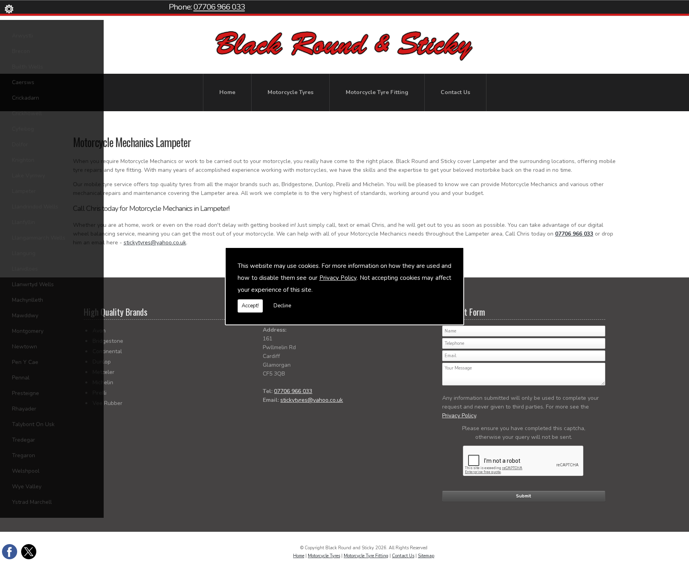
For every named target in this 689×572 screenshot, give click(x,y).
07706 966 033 (219, 6)
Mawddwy (25, 315)
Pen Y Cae (25, 362)
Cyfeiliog (23, 129)
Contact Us (455, 92)
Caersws (23, 82)
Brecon (21, 51)
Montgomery (27, 331)
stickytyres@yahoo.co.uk (155, 242)
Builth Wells (27, 67)
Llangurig (23, 253)
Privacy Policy (338, 278)
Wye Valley (26, 486)
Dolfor (20, 144)
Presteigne (25, 393)
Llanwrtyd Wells (33, 284)
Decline (282, 305)
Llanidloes (25, 269)
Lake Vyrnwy (28, 175)
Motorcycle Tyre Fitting (377, 92)
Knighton (23, 160)
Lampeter (24, 191)
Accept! (250, 305)
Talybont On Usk (33, 424)
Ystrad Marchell (32, 502)
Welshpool (25, 471)
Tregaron (23, 455)
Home (227, 92)
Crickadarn (25, 98)
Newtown (24, 346)
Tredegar (23, 440)
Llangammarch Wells (38, 238)
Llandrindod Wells (35, 206)
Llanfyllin (23, 222)
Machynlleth (27, 300)
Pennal (21, 377)
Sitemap (426, 556)
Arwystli (22, 35)
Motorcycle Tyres (290, 92)
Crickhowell (27, 113)
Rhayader (24, 409)
